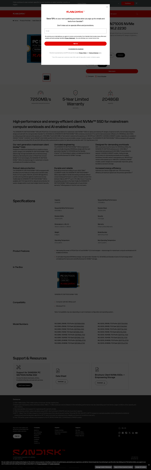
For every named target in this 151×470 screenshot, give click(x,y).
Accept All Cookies (141, 467)
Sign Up (75, 43)
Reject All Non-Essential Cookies (123, 467)
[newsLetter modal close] (107, 7)
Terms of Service (93, 53)
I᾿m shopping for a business (75, 49)
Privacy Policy (83, 53)
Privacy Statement (42, 464)
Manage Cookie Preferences (103, 467)
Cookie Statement (55, 464)
